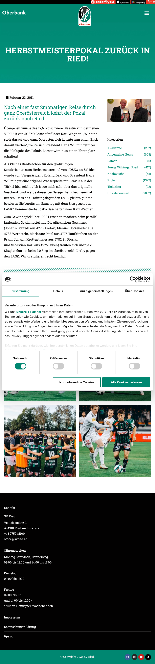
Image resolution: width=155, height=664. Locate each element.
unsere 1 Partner (28, 311)
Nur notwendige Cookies (76, 382)
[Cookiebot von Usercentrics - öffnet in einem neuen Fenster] (132, 279)
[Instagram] (134, 657)
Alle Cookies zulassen (126, 382)
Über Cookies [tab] (134, 291)
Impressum (12, 617)
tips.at (8, 636)
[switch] (58, 366)
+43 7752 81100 (14, 533)
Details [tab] (58, 291)
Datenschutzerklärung (20, 627)
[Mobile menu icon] (147, 13)
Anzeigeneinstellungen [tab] (96, 291)
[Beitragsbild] (40, 441)
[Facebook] (128, 657)
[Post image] (129, 128)
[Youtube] (141, 657)
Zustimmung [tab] (20, 291)
